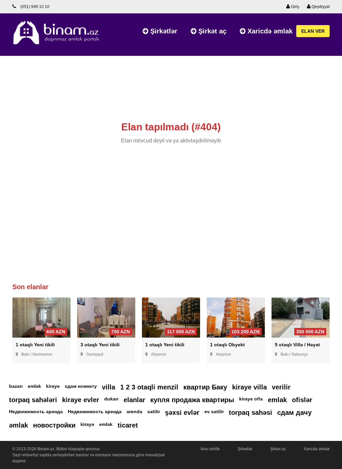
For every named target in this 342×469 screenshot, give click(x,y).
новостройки (54, 425)
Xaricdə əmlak (269, 31)
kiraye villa (249, 387)
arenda (134, 411)
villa (108, 387)
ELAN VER (313, 31)
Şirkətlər (162, 31)
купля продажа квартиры (192, 399)
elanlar (134, 399)
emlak (34, 386)
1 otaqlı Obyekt (227, 344)
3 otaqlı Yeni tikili (100, 344)
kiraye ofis (251, 398)
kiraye (53, 386)
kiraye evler (80, 399)
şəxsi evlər (182, 412)
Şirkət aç (211, 31)
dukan (111, 398)
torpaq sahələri (33, 399)
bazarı (16, 386)
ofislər (302, 399)
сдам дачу (294, 412)
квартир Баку (205, 387)
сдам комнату (81, 386)
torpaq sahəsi (250, 412)
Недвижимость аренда (36, 411)
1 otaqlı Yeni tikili (35, 344)
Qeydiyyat (320, 6)
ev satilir (214, 411)
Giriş (294, 6)
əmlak (18, 425)
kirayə (87, 424)
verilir (281, 387)
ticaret (128, 425)
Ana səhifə (210, 449)
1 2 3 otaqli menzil (149, 387)
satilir (153, 411)
